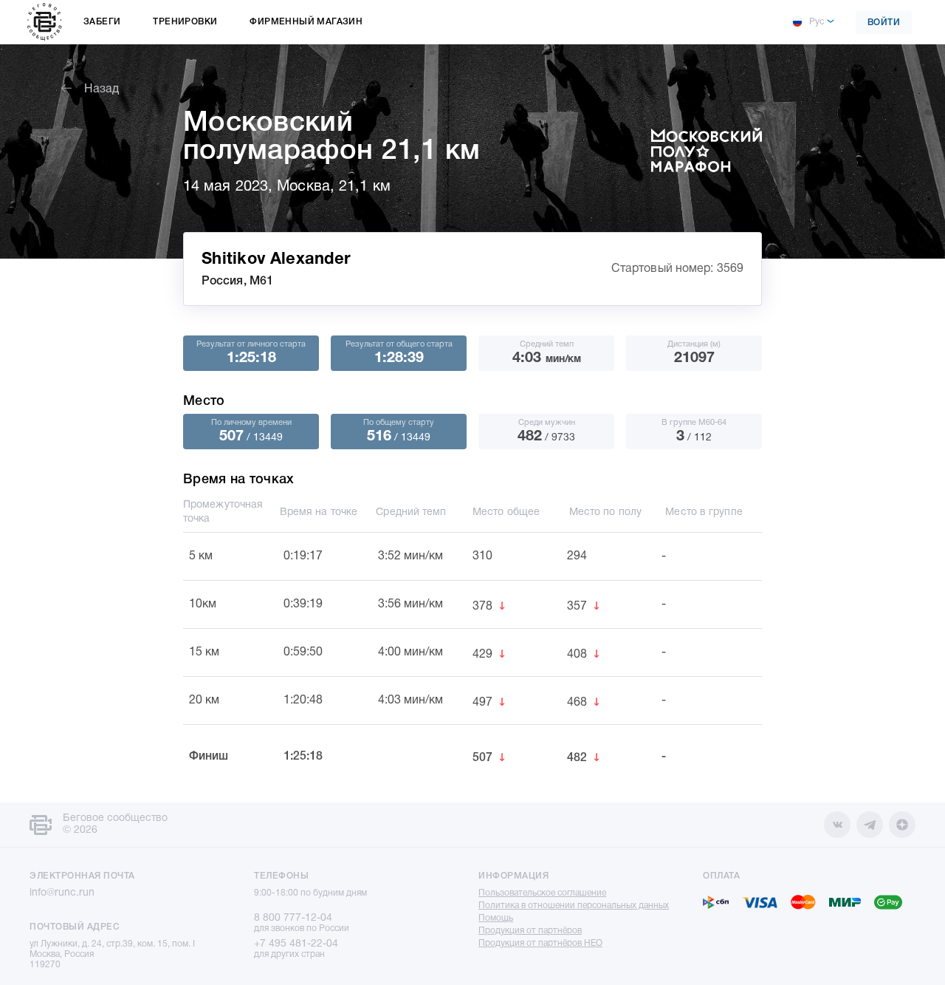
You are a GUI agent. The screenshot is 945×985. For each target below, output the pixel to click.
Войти (884, 22)
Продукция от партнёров (530, 931)
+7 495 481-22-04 (296, 944)
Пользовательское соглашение (542, 893)
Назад (101, 89)
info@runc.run (62, 893)
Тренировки (185, 22)
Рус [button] (816, 22)
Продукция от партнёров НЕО (540, 943)
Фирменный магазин (306, 22)
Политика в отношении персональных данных (573, 906)
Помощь (495, 918)
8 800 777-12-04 (293, 918)
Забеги (101, 22)
